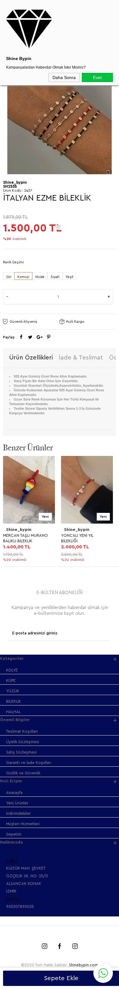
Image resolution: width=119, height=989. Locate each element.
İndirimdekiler (18, 813)
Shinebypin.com (83, 965)
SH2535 (10, 186)
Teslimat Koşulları (22, 731)
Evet (97, 77)
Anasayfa (14, 793)
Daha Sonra (64, 77)
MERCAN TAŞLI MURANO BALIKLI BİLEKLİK (25, 538)
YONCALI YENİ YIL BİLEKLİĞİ (77, 538)
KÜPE (11, 681)
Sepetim (13, 834)
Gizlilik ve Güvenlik (23, 773)
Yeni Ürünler (17, 803)
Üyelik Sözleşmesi (22, 742)
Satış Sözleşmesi (21, 752)
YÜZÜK (12, 691)
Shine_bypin (18, 530)
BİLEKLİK (13, 701)
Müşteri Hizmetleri (23, 824)
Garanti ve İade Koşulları (28, 763)
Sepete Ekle (61, 978)
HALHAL (13, 712)
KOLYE (12, 670)
